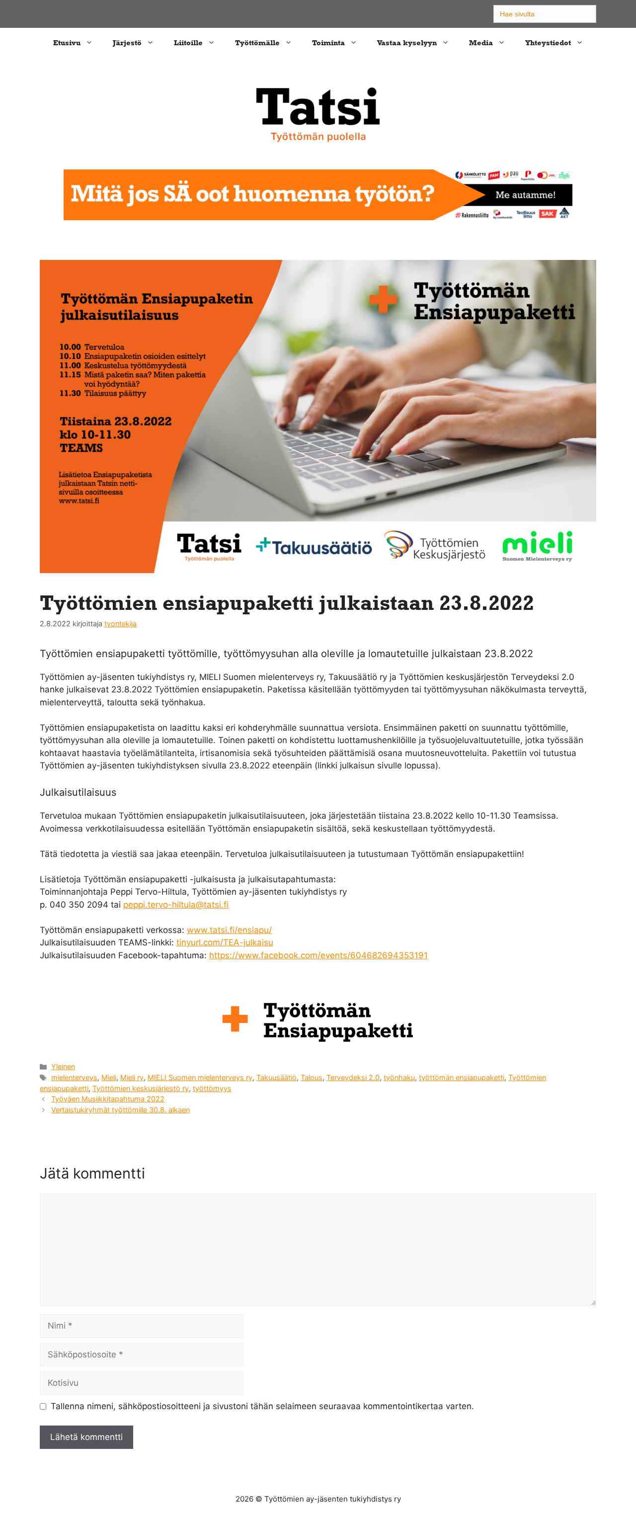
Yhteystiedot (548, 42)
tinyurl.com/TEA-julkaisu (224, 942)
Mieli (108, 1077)
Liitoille (188, 42)
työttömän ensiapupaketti (461, 1077)
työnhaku (399, 1077)
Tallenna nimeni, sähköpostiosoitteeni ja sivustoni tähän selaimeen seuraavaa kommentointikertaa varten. (262, 1406)
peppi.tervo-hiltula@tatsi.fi (176, 905)
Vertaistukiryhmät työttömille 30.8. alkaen (120, 1109)
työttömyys (212, 1088)
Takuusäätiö (276, 1077)
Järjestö (127, 42)
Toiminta (328, 42)
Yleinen (63, 1066)
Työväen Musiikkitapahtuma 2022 (107, 1098)
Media (481, 42)
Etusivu (66, 42)
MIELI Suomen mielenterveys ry (200, 1077)
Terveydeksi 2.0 (353, 1077)
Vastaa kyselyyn (407, 42)
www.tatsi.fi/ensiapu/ (229, 930)
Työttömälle (257, 42)
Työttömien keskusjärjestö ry (140, 1088)
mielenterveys (74, 1077)
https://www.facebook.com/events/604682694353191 (318, 955)
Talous (311, 1077)
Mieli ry (132, 1077)
